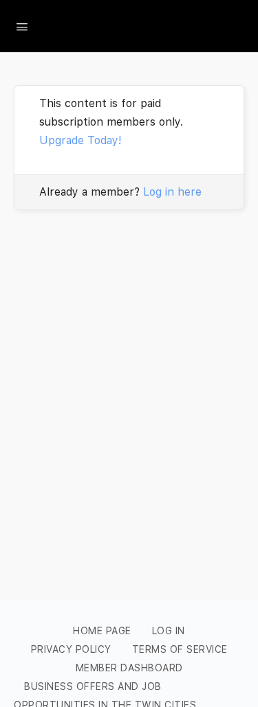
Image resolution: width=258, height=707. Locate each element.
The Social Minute (135, 26)
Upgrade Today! (80, 140)
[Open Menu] (22, 25)
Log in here (172, 191)
